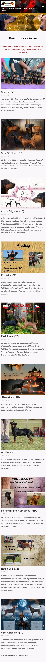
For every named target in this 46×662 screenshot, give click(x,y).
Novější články (9, 655)
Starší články (24, 655)
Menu (42, 6)
